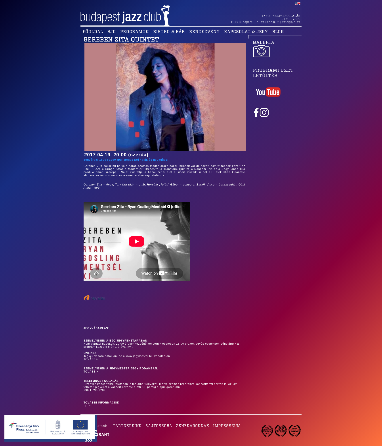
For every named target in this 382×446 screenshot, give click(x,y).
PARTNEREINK (127, 426)
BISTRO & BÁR (169, 32)
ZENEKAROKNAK (192, 426)
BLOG (278, 32)
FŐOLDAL (93, 32)
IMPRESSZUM (227, 426)
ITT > (87, 405)
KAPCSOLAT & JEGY (246, 32)
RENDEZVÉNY (204, 32)
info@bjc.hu (291, 22)
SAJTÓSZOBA (158, 426)
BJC (111, 32)
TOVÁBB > (91, 359)
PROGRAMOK (134, 32)
